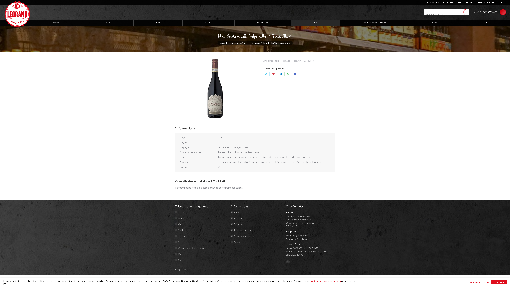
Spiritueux (183, 236)
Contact (238, 242)
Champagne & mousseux (191, 248)
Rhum (181, 218)
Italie (277, 61)
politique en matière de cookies (325, 281)
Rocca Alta (285, 61)
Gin (180, 224)
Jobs (236, 212)
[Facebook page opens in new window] (503, 12)
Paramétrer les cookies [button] (478, 282)
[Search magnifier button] (467, 12)
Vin (299, 61)
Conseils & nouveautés (245, 236)
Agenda (238, 218)
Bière (181, 254)
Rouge (294, 61)
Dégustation (240, 224)
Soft (180, 260)
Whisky (182, 212)
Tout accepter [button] (499, 282)
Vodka (181, 230)
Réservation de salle (244, 230)
